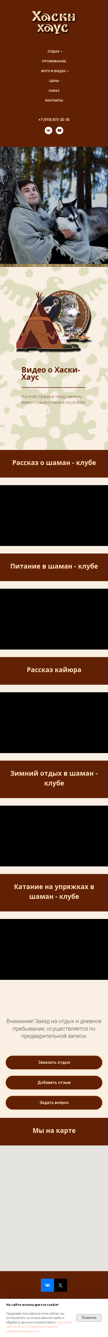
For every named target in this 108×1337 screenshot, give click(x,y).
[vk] (48, 130)
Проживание (54, 61)
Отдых (53, 51)
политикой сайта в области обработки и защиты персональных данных (39, 1326)
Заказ (54, 91)
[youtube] (59, 130)
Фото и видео (53, 71)
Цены (54, 81)
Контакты (54, 100)
